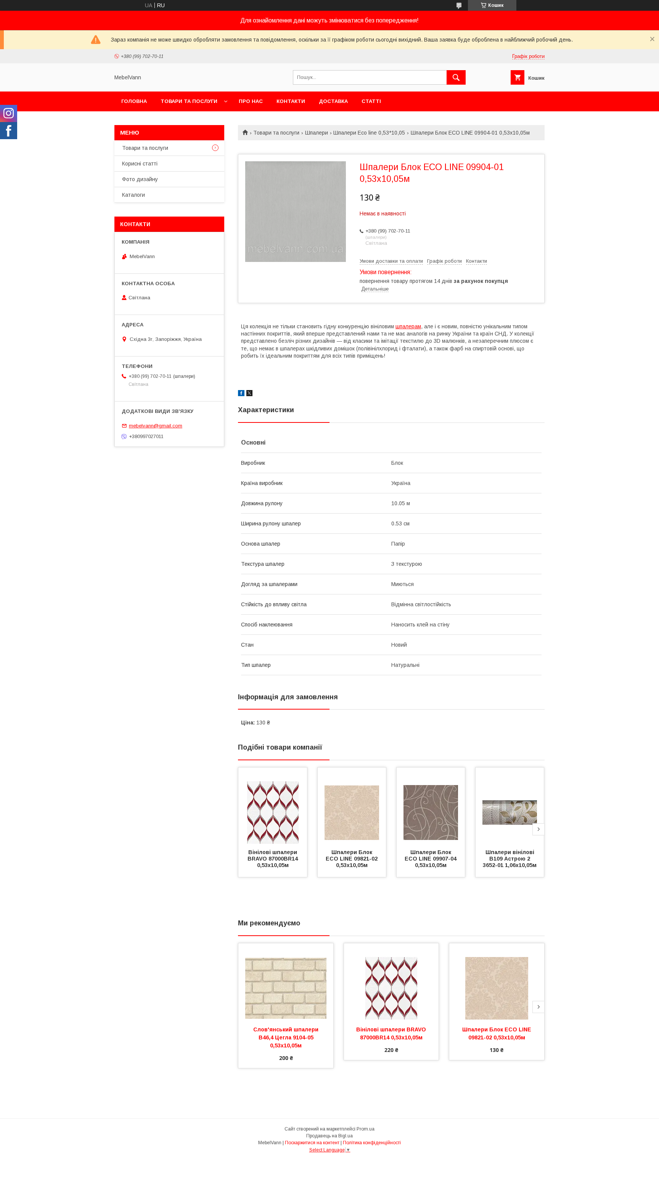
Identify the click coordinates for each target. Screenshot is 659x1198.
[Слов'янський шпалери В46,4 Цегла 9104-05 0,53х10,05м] (285, 981)
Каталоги (133, 195)
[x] (249, 394)
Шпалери (316, 133)
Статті (371, 101)
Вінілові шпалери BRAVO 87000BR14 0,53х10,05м (273, 858)
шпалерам (408, 326)
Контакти (290, 101)
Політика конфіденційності (372, 1142)
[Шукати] (456, 77)
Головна (134, 101)
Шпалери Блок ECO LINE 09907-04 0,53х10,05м (431, 858)
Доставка (333, 101)
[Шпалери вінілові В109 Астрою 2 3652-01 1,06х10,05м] (510, 806)
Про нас (251, 101)
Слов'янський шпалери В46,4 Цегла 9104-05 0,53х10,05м (286, 1037)
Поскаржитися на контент (312, 1142)
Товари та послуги (189, 101)
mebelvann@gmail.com (155, 426)
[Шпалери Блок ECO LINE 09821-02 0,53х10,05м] (352, 806)
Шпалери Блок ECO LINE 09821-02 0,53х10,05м (352, 858)
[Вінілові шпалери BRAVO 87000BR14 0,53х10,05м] (272, 806)
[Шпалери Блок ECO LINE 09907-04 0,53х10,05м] (431, 806)
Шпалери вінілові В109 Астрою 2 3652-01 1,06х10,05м (510, 858)
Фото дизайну (140, 179)
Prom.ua (366, 1129)
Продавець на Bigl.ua (329, 1136)
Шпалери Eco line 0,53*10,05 (369, 133)
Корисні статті (140, 164)
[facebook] (241, 394)
